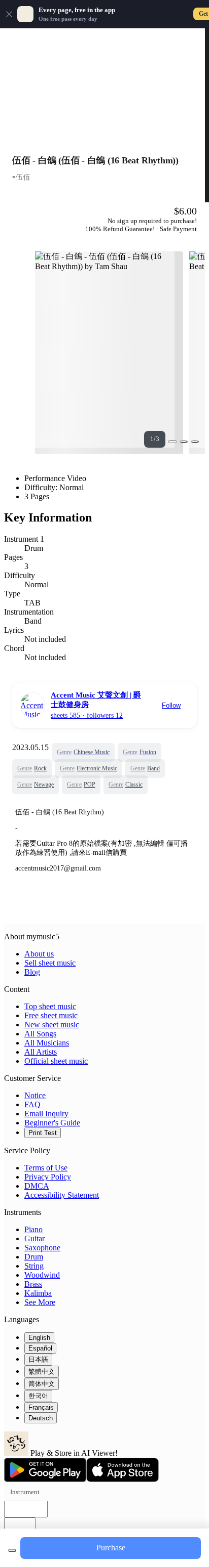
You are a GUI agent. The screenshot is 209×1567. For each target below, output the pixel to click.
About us (39, 953)
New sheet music (51, 1024)
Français (41, 1407)
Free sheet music (51, 1015)
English (39, 1337)
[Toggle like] (195, 441)
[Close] (9, 14)
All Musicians (46, 1042)
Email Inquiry (46, 1113)
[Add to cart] (12, 1550)
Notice (35, 1095)
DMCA (36, 1186)
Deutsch (40, 1418)
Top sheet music (50, 1006)
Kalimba (38, 1293)
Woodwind (42, 1275)
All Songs (40, 1033)
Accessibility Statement (61, 1195)
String (34, 1265)
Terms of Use (45, 1167)
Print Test (42, 1133)
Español (40, 1348)
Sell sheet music (50, 963)
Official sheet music (56, 1061)
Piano (33, 1229)
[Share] (184, 441)
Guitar (34, 1238)
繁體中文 (41, 1371)
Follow (171, 705)
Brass (33, 1284)
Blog (32, 972)
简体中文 (41, 1383)
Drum (33, 1256)
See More (39, 1302)
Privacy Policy (47, 1176)
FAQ (32, 1104)
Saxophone (42, 1247)
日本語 (38, 1359)
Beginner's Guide (52, 1122)
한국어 (38, 1396)
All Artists (40, 1052)
